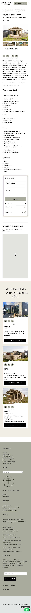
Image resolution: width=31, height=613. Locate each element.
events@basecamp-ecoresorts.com (13, 544)
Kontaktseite (21, 521)
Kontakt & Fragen (7, 463)
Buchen (15, 199)
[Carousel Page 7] (18, 316)
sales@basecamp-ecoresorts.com (12, 551)
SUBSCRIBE (10, 579)
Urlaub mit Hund (7, 505)
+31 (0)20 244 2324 (8, 529)
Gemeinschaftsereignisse (9, 508)
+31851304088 (7, 542)
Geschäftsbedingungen (9, 461)
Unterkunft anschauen (15, 340)
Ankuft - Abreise (11, 183)
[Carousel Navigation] (15, 310)
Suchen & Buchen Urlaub (7, 10)
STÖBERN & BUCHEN (20, 3)
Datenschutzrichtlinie (8, 459)
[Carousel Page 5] (15, 316)
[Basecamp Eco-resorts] (7, 3)
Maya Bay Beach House (20, 10)
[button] (29, 3)
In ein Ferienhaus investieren (10, 510)
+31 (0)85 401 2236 (8, 549)
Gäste (8, 190)
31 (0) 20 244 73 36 (9, 535)
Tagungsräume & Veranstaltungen (11, 507)
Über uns (5, 452)
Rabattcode (8, 206)
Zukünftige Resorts (7, 456)
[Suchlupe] (22, 472)
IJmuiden (5, 494)
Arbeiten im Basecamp (8, 458)
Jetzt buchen (25, 607)
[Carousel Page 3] (12, 316)
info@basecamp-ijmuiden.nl (11, 531)
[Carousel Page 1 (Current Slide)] (9, 316)
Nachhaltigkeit (6, 454)
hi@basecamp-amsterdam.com (12, 537)
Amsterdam (6, 496)
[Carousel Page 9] (21, 316)
